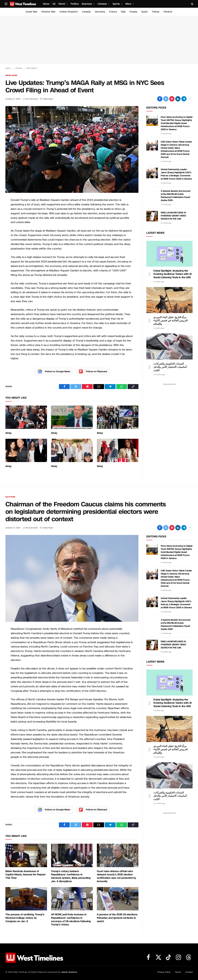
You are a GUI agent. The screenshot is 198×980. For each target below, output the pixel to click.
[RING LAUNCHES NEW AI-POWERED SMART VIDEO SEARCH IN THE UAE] (152, 216)
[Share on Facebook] (159, 98)
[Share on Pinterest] (171, 98)
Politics (75, 3)
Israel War (31, 11)
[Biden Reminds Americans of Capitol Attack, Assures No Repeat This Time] (26, 855)
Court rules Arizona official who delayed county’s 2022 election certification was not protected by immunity (116, 876)
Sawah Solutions (69, 972)
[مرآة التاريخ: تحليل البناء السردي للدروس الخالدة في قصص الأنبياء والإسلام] (169, 300)
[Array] (26, 417)
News (46, 3)
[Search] (191, 3)
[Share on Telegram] (184, 98)
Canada (86, 11)
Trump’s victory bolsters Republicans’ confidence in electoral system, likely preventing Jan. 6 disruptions (70, 876)
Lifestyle (102, 3)
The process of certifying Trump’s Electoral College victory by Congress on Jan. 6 (24, 918)
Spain (144, 11)
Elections (10, 497)
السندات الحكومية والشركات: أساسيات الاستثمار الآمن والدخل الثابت (170, 367)
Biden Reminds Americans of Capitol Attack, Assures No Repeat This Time (25, 875)
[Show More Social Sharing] (190, 98)
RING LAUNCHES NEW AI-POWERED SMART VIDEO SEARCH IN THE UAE (173, 215)
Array (8, 433)
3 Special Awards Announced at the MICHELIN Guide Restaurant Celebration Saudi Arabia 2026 (175, 196)
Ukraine (167, 11)
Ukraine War (48, 11)
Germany (100, 11)
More (128, 3)
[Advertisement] (99, 39)
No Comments (32, 99)
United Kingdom (68, 11)
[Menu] (6, 3)
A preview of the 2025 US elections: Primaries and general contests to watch (117, 918)
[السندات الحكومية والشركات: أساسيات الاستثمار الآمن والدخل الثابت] (169, 346)
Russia (133, 11)
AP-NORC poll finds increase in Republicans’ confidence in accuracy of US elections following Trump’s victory (71, 919)
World (61, 3)
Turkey (155, 11)
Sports (116, 3)
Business (87, 3)
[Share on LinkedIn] (178, 98)
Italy (123, 11)
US (53, 3)
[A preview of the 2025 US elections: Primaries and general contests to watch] (117, 899)
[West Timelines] (23, 4)
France (113, 11)
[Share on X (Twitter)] (165, 98)
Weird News (11, 75)
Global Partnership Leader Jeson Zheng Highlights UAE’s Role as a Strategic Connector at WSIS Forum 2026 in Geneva (176, 174)
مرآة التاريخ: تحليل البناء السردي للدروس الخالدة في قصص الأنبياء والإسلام (170, 321)
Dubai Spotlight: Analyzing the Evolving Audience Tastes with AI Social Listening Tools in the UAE (172, 274)
